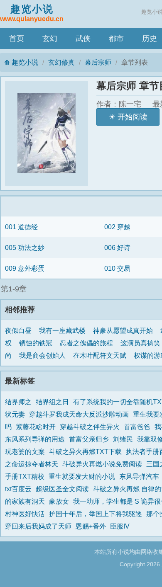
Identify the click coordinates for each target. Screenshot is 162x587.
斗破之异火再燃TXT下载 (85, 451)
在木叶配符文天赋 (99, 355)
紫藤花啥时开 (36, 426)
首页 (16, 38)
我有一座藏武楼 (62, 330)
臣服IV (120, 526)
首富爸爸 (137, 426)
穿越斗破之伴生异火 (90, 426)
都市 (116, 38)
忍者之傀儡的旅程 (86, 343)
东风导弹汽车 (139, 476)
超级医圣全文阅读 (62, 488)
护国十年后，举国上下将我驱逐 (95, 513)
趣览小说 (32, 12)
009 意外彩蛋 (24, 268)
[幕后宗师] (50, 133)
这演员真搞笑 (140, 343)
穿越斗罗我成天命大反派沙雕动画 (79, 414)
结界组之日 (52, 401)
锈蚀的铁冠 (35, 343)
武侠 (83, 38)
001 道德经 (21, 226)
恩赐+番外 (91, 526)
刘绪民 (123, 439)
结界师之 (18, 401)
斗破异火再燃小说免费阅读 (102, 464)
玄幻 (49, 38)
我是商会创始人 (42, 355)
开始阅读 (132, 117)
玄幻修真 (61, 62)
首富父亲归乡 (89, 439)
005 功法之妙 (24, 247)
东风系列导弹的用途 (35, 439)
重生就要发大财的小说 (82, 476)
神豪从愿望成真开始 (123, 330)
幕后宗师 (98, 62)
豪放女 (59, 501)
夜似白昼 (18, 330)
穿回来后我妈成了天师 (38, 526)
